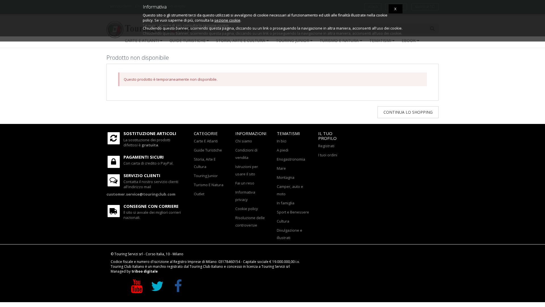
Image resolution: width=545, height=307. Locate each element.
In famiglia (285, 203)
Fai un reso (244, 183)
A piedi (282, 150)
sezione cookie (227, 20)
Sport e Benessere (293, 212)
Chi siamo (243, 141)
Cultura (283, 221)
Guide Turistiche (208, 150)
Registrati (326, 145)
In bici (281, 141)
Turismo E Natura (208, 184)
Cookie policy (246, 208)
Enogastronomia (291, 159)
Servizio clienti (141, 175)
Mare (281, 168)
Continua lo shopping (408, 112)
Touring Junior (206, 175)
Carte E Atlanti (206, 141)
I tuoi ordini (327, 154)
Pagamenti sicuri (143, 157)
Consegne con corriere (151, 206)
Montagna (285, 177)
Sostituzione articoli (149, 133)
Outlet (199, 193)
